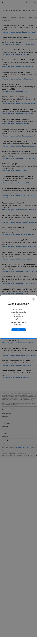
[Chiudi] (33, 299)
